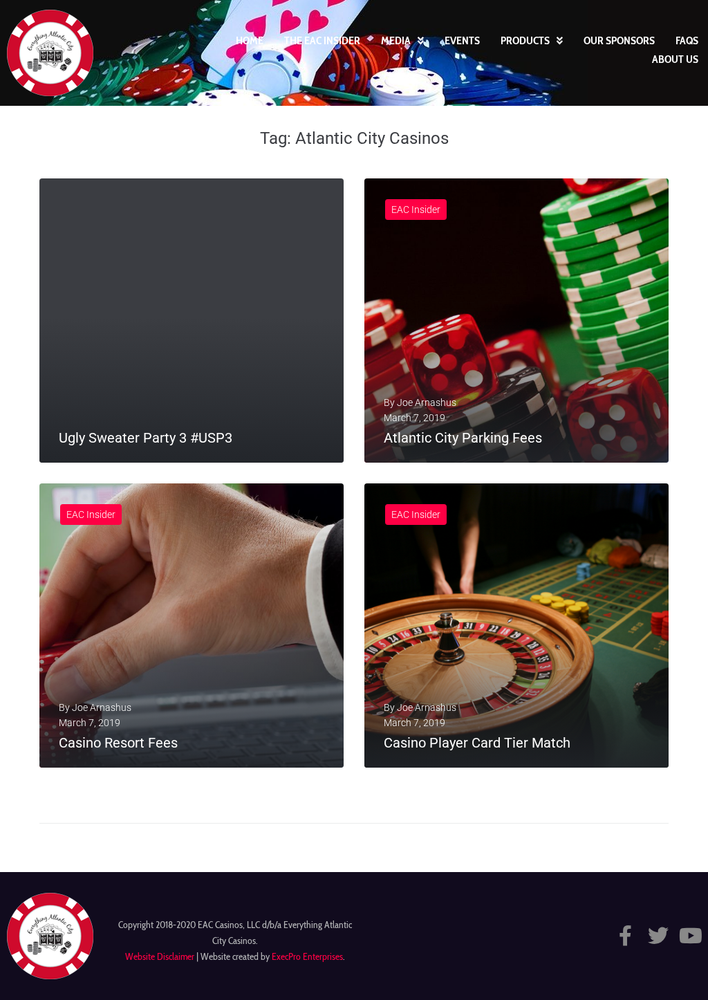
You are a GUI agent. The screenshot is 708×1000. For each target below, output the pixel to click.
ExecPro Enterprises (307, 956)
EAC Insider (415, 209)
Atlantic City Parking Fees (463, 437)
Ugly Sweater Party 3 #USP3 (145, 437)
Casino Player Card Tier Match (477, 742)
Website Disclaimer (159, 956)
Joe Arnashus (426, 402)
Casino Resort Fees (118, 742)
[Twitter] (658, 935)
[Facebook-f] (625, 935)
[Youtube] (690, 935)
